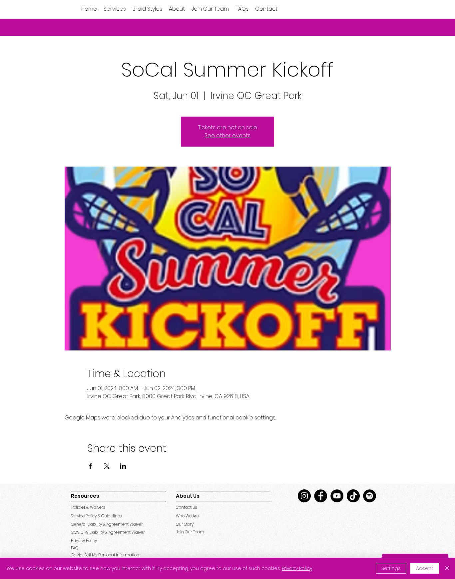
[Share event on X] (107, 466)
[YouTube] (336, 495)
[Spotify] (369, 495)
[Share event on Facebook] (90, 466)
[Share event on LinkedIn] (123, 466)
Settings (391, 568)
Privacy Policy (297, 568)
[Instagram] (304, 495)
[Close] (447, 568)
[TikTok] (353, 495)
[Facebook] (320, 495)
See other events (227, 135)
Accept (424, 568)
